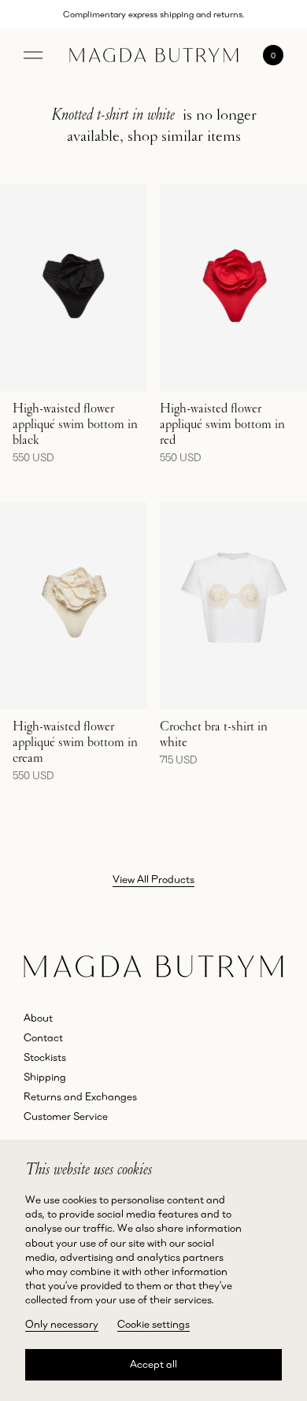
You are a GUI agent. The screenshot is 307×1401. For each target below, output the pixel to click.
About (38, 1017)
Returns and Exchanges (80, 1096)
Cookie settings (153, 1324)
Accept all (153, 1364)
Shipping (45, 1076)
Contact (43, 1037)
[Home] (154, 55)
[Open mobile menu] (33, 55)
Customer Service (66, 1116)
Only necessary (61, 1324)
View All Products (153, 879)
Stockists (45, 1057)
